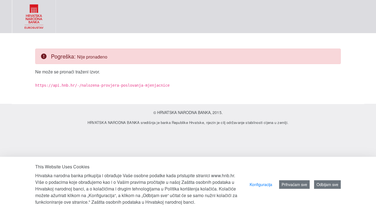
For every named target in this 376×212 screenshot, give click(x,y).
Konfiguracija (261, 184)
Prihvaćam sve (294, 184)
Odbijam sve (327, 184)
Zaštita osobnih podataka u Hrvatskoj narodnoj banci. (143, 202)
